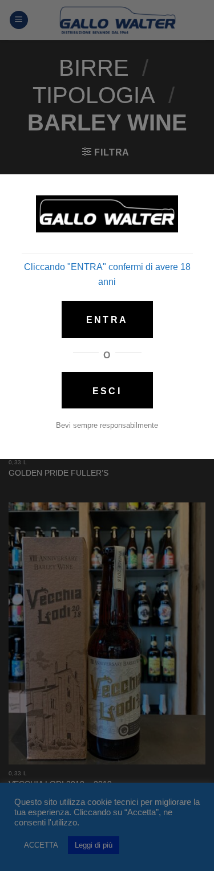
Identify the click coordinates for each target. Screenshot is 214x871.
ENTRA (107, 320)
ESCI (106, 391)
